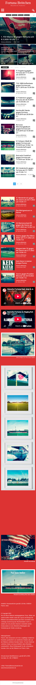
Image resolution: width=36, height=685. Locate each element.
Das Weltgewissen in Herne (24, 211)
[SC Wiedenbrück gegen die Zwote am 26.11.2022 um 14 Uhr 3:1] (8, 202)
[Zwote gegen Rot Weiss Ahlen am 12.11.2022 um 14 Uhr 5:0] (8, 240)
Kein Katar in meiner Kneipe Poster (24, 262)
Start (11, 67)
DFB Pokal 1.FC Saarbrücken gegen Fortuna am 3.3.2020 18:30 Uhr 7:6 (9, 50)
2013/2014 (8, 15)
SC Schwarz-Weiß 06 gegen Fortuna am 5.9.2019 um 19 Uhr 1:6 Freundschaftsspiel (24, 144)
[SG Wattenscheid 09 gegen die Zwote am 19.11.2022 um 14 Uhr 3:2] (8, 227)
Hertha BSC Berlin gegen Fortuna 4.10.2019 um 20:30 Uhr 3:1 (25, 113)
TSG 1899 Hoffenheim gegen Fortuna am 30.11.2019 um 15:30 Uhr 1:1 (25, 86)
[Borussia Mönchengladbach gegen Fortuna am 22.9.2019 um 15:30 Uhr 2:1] (8, 129)
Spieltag (16, 67)
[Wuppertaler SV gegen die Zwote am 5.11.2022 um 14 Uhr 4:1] (8, 252)
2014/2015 (14, 15)
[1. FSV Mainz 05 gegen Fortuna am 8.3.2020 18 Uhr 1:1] (18, 30)
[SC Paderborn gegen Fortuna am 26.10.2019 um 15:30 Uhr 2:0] (8, 102)
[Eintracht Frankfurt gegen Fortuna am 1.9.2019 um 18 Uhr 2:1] (8, 159)
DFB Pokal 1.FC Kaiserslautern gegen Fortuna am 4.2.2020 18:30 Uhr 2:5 (9, 60)
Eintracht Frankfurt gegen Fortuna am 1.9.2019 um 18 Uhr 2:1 (24, 157)
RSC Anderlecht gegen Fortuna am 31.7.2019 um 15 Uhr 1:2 (25, 170)
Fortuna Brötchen (6, 42)
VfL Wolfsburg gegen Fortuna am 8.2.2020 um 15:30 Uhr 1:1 (26, 51)
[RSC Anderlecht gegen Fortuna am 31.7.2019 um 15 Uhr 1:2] (8, 172)
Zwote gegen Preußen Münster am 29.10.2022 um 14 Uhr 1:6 (25, 276)
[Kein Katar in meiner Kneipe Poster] (8, 265)
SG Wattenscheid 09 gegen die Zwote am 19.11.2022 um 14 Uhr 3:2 (25, 225)
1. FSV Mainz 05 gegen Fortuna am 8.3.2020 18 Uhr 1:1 (17, 38)
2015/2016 (21, 15)
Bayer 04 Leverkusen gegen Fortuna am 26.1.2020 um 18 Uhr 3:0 (26, 61)
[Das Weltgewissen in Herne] (8, 214)
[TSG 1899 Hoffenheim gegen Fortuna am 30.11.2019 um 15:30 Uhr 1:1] (8, 87)
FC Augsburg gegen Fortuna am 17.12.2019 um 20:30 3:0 (24, 73)
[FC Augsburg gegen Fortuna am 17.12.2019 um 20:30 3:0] (8, 75)
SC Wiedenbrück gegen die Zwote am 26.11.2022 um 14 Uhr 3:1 (25, 200)
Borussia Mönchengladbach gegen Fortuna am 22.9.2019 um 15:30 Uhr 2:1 (25, 129)
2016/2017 (27, 15)
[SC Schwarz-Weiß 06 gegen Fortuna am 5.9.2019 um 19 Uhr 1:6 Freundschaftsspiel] (8, 145)
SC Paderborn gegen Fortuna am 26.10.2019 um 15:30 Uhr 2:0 (24, 100)
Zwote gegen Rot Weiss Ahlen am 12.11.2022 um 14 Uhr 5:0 (25, 238)
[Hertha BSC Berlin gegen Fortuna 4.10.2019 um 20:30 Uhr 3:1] (8, 114)
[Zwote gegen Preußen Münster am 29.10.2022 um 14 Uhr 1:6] (8, 278)
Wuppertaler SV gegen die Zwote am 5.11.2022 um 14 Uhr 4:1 (25, 250)
